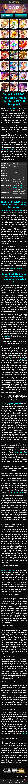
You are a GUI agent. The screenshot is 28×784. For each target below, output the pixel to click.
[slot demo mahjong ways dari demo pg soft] (14, 23)
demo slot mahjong (15, 268)
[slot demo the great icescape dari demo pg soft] (14, 65)
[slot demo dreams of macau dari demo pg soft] (23, 34)
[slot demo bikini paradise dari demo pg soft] (23, 65)
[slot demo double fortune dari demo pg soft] (23, 55)
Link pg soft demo (16, 492)
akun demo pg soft (7, 149)
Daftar (7, 16)
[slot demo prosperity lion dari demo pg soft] (14, 86)
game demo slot (14, 533)
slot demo (12, 108)
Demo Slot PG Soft (17, 775)
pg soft (25, 733)
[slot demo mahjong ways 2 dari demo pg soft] (23, 23)
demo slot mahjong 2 (17, 359)
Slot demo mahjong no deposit (11, 403)
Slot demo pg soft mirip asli (11, 210)
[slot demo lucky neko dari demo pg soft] (14, 34)
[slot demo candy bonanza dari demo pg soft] (14, 44)
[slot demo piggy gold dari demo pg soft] (4, 55)
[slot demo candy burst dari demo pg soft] (23, 76)
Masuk (21, 15)
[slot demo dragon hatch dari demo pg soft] (4, 76)
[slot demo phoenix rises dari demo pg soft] (23, 44)
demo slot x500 (21, 452)
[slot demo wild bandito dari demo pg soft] (4, 44)
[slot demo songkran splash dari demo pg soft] (4, 65)
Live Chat (23, 782)
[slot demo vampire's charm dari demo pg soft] (23, 86)
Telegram (17, 782)
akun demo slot (15, 294)
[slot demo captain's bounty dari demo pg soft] (4, 86)
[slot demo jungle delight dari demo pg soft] (14, 55)
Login (3, 782)
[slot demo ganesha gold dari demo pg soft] (4, 34)
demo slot (7, 336)
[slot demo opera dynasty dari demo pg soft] (14, 76)
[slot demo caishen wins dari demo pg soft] (4, 23)
